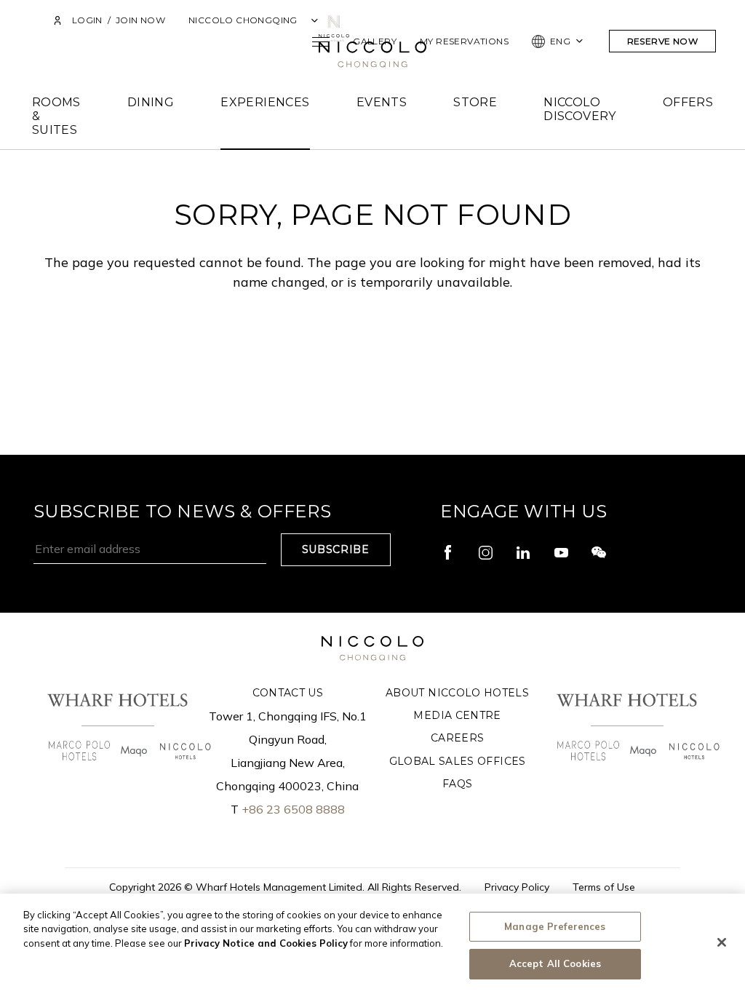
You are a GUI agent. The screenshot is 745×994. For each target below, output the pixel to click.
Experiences (264, 102)
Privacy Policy (517, 887)
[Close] (722, 942)
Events (381, 102)
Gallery (375, 41)
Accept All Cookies (555, 963)
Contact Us (288, 692)
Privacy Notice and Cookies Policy (266, 943)
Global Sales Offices (457, 761)
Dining (150, 102)
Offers (688, 102)
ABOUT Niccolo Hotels (457, 692)
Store (475, 102)
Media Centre (457, 715)
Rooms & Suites (56, 116)
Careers (457, 737)
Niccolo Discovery (579, 109)
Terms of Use (604, 887)
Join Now (140, 20)
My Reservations (464, 41)
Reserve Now (662, 41)
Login (87, 20)
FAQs (457, 783)
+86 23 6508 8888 (293, 809)
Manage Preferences (554, 926)
